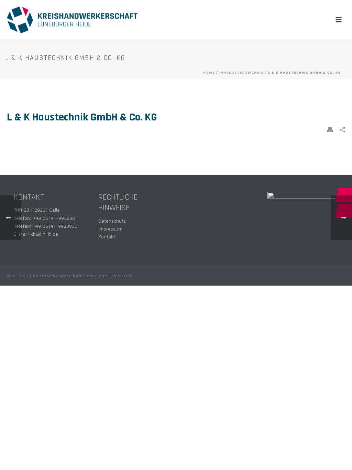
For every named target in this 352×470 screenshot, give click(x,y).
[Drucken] (330, 129)
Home (209, 72)
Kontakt (106, 236)
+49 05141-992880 (54, 218)
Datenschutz (112, 221)
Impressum (110, 229)
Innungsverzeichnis (241, 72)
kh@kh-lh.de (44, 234)
